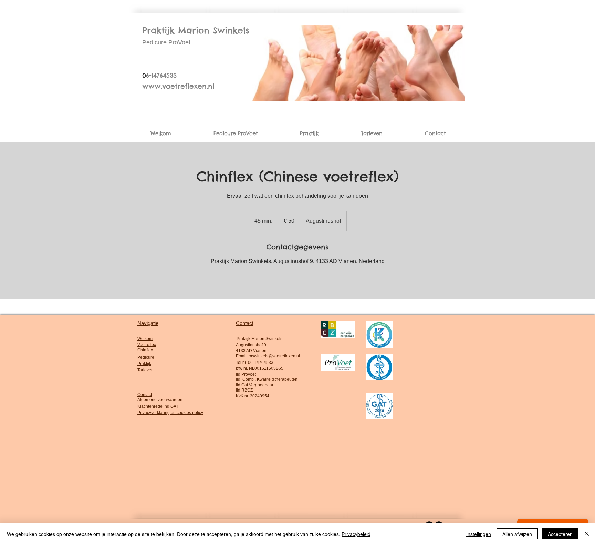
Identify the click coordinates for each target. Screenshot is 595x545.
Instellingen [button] (478, 534)
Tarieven (145, 370)
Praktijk (144, 363)
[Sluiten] (587, 533)
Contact (144, 394)
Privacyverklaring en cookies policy (170, 412)
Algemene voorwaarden (159, 399)
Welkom (145, 338)
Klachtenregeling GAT (157, 406)
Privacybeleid (356, 534)
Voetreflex (146, 344)
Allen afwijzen (517, 534)
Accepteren (560, 534)
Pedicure (145, 357)
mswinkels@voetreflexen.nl (274, 356)
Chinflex (145, 350)
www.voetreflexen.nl (178, 86)
